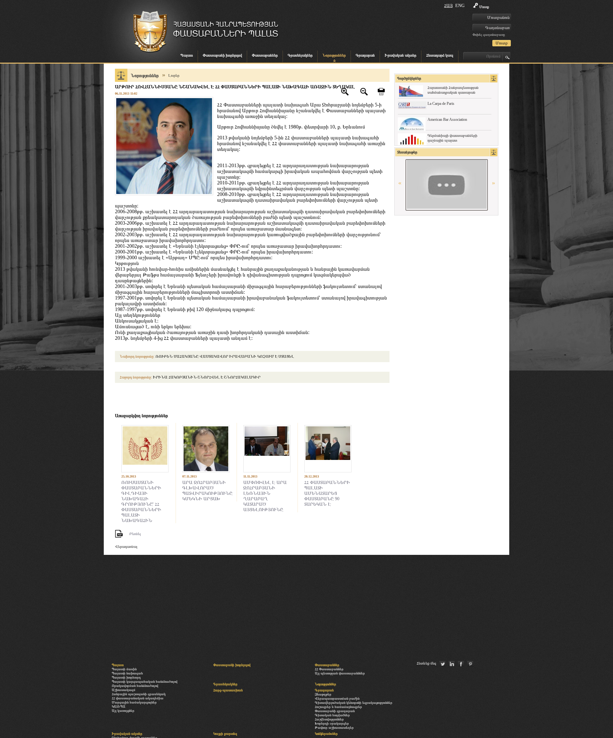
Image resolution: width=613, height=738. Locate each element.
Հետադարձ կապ (439, 55)
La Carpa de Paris (441, 103)
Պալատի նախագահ (127, 673)
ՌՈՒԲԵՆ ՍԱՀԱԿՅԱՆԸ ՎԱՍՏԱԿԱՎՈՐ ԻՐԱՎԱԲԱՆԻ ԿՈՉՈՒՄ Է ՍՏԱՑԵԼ (207, 356)
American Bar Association (447, 119)
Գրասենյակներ (300, 55)
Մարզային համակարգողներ (134, 702)
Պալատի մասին (124, 669)
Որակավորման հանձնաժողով (135, 686)
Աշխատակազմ (123, 690)
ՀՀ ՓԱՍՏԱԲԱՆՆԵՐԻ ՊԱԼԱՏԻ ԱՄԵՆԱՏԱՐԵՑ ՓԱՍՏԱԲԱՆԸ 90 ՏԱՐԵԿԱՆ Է (327, 493)
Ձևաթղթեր (323, 694)
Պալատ (186, 55)
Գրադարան (365, 55)
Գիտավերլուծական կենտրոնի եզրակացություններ (353, 702)
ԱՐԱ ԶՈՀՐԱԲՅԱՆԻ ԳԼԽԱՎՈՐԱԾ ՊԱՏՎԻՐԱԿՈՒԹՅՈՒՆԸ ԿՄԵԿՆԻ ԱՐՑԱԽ (207, 490)
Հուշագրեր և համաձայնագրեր (338, 707)
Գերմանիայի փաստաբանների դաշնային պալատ (452, 138)
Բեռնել (135, 534)
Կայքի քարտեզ (225, 733)
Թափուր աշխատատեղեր (334, 727)
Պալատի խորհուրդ (126, 677)
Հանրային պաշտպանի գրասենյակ (139, 694)
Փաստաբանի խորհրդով (222, 55)
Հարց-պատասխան (228, 690)
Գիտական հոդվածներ (332, 715)
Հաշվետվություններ (329, 719)
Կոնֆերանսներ (326, 733)
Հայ (448, 5)
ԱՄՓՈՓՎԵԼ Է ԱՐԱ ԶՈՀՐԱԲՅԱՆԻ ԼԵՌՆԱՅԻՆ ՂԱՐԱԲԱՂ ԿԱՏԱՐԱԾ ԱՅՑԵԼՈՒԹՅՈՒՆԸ (265, 496)
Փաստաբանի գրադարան (335, 711)
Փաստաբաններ (265, 55)
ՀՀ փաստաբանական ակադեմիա (137, 698)
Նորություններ (334, 55)
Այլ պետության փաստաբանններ (340, 673)
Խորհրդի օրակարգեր (332, 723)
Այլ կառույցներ (123, 710)
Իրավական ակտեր (400, 55)
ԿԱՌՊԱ (118, 706)
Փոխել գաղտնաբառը (489, 34)
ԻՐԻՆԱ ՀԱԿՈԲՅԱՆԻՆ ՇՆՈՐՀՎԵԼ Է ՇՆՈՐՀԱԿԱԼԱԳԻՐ (190, 377)
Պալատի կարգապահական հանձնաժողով (145, 681)
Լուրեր (173, 75)
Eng (460, 5)
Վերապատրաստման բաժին (337, 698)
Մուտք (484, 7)
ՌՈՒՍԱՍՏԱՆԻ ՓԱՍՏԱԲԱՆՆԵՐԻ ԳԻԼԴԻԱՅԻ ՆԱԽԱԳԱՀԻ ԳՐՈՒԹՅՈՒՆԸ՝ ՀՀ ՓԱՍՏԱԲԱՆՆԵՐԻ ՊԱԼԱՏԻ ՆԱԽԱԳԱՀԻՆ (141, 501)
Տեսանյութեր (407, 152)
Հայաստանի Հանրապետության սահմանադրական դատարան (453, 90)
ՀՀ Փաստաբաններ (329, 669)
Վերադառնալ (126, 546)
